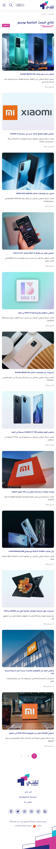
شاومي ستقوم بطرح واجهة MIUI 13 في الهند (36, 313)
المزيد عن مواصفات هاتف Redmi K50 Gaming (35, 194)
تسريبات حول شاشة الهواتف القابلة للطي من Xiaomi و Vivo (29, 611)
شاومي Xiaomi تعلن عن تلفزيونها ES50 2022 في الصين (31, 733)
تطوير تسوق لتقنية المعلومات (28, 826)
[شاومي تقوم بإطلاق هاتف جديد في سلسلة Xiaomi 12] (28, 111)
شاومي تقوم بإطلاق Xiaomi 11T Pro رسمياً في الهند (32, 432)
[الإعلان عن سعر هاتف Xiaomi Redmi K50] (28, 52)
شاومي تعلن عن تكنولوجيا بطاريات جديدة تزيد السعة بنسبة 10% (29, 672)
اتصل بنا (28, 802)
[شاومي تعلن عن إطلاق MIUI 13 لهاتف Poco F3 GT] (28, 231)
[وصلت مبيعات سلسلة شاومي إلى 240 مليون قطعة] (28, 469)
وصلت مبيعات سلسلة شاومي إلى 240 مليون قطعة (33, 492)
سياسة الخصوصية (28, 797)
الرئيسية (51, 14)
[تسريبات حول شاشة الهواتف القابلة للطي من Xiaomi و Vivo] (28, 588)
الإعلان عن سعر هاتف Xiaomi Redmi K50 (37, 74)
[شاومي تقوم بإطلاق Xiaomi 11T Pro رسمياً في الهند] (28, 410)
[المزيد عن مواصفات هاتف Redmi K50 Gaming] (28, 171)
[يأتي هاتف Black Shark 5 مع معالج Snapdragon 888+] (28, 529)
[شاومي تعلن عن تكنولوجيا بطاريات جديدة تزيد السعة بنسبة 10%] (28, 648)
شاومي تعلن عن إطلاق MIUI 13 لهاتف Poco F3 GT (33, 253)
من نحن (28, 792)
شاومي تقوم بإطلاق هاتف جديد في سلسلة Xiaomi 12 (32, 134)
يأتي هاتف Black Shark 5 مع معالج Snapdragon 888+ (31, 552)
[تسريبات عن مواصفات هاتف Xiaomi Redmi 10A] (28, 350)
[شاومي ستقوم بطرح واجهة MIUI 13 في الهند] (28, 290)
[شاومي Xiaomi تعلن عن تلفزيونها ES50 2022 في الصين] (28, 711)
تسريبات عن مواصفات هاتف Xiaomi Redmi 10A (34, 373)
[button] (11, 5)
